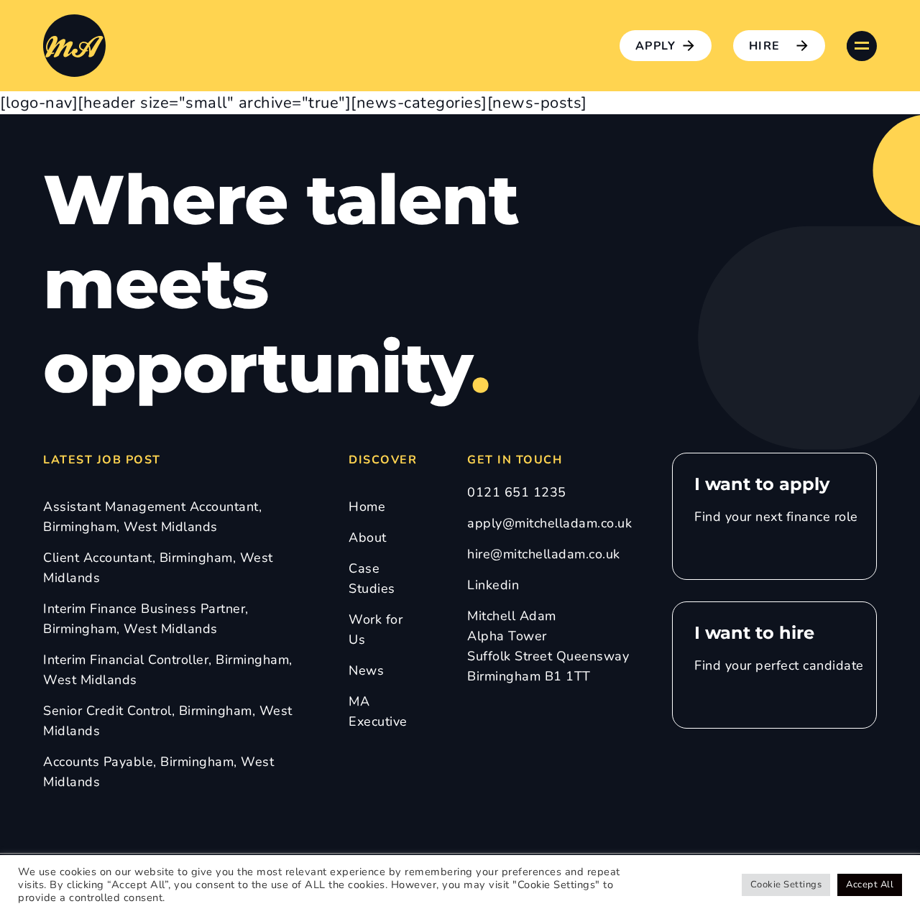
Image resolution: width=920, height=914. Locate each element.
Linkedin (493, 585)
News (366, 670)
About (368, 537)
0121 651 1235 (516, 492)
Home (367, 506)
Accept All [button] (869, 884)
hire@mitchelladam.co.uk (543, 554)
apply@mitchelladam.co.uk (549, 523)
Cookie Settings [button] (786, 884)
